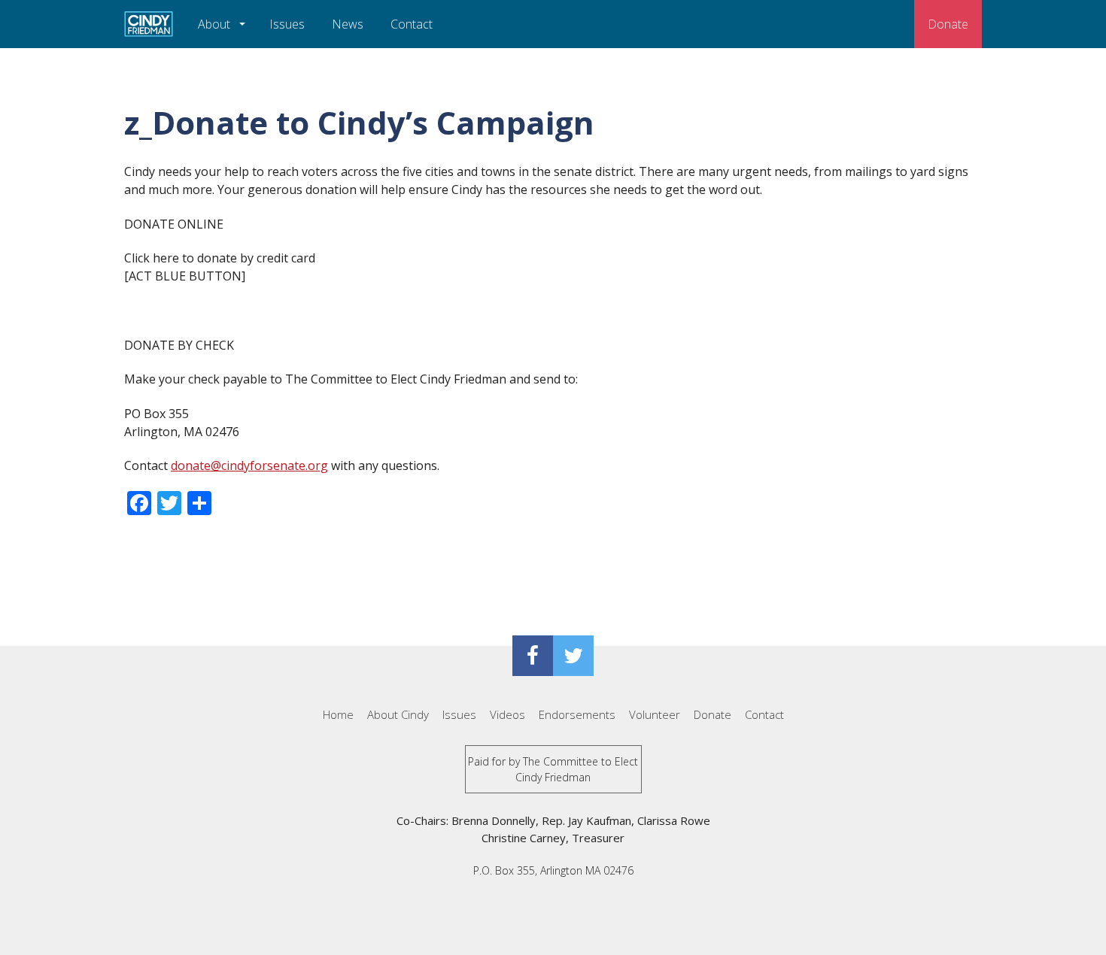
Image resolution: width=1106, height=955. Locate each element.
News (347, 24)
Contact (411, 24)
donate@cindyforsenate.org (249, 465)
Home (338, 714)
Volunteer (654, 714)
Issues (287, 24)
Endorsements (577, 714)
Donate (948, 24)
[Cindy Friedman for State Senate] (148, 24)
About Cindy (398, 714)
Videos (507, 714)
